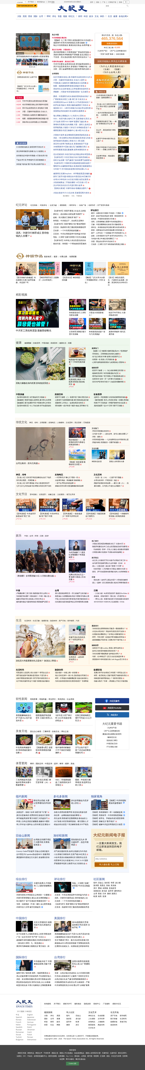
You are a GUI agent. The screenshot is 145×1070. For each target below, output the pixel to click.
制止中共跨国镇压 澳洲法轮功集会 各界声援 (71, 45)
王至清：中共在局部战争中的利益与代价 (69, 234)
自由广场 (82, 205)
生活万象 (36, 620)
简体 (52, 2)
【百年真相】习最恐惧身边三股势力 (95, 515)
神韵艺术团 (22, 1053)
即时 (49, 16)
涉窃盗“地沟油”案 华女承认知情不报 (30, 164)
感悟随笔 (63, 205)
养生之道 (65, 731)
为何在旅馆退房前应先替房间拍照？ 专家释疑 (71, 681)
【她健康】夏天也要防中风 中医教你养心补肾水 (33, 403)
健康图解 (27, 343)
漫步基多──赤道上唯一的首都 (66, 673)
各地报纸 (47, 1004)
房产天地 (62, 620)
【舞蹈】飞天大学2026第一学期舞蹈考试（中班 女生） (95, 280)
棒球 (61, 763)
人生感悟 (91, 1018)
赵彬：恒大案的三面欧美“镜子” (65, 217)
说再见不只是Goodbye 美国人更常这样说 (107, 648)
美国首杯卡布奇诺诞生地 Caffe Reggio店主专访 (109, 659)
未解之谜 (51, 494)
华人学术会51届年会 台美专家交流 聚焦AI (33, 824)
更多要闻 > (66, 196)
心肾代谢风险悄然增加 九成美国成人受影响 (108, 362)
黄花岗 (76, 1056)
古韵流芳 (42, 494)
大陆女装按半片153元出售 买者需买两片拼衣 (71, 193)
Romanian (20, 1032)
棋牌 (67, 763)
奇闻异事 (33, 699)
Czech (29, 1032)
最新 (55, 256)
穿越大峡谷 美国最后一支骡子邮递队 (105, 442)
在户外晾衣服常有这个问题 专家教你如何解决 (33, 681)
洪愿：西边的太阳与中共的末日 (102, 241)
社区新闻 (99, 879)
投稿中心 (96, 1004)
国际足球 (39, 763)
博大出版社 (70, 1059)
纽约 (95, 883)
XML (73, 196)
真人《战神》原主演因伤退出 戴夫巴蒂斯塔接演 (109, 583)
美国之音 (55, 1053)
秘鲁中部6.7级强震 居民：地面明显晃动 (32, 973)
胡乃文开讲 (70, 494)
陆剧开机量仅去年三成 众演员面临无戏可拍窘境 (109, 546)
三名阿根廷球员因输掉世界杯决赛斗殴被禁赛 (23, 782)
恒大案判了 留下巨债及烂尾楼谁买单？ (32, 901)
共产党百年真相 (103, 205)
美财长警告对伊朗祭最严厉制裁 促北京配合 (71, 55)
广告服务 (106, 1004)
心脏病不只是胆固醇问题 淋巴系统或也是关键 (71, 400)
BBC (24, 1056)
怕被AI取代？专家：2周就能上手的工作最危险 (111, 681)
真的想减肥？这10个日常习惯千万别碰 (108, 406)
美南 (108, 885)
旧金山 (100, 883)
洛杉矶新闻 (60, 835)
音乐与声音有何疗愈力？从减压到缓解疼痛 (108, 382)
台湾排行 (59, 957)
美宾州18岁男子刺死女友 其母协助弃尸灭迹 (70, 144)
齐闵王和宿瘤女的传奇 (100, 431)
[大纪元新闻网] (72, 8)
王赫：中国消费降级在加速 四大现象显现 (106, 224)
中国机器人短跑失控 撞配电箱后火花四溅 (69, 83)
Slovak (18, 1034)
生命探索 (101, 1015)
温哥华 (110, 891)
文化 (97, 16)
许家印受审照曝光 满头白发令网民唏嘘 (32, 898)
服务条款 (77, 1004)
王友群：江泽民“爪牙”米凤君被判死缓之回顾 (107, 244)
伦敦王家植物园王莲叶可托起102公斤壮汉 (83, 718)
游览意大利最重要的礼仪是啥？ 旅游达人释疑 (36, 661)
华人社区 (70, 1012)
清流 (108, 1056)
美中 (95, 888)
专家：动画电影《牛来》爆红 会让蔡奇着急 (33, 904)
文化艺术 (92, 1012)
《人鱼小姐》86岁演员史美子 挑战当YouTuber (110, 593)
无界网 (124, 1056)
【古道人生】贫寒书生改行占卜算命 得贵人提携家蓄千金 (106, 106)
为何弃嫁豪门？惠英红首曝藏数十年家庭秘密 (77, 554)
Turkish (19, 1037)
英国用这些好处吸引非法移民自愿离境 (68, 111)
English (30, 1014)
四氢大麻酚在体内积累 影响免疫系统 (32, 383)
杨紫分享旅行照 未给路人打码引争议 (29, 599)
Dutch (29, 1027)
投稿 (120, 2)
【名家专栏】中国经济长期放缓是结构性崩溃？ (72, 163)
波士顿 (118, 883)
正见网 (102, 1056)
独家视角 (96, 796)
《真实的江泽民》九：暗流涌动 (29, 943)
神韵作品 (30, 1053)
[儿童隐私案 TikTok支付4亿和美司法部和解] (33, 43)
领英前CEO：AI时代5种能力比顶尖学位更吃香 (72, 108)
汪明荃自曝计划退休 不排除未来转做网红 (107, 552)
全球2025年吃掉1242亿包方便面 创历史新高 (70, 179)
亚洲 (104, 896)
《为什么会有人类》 (112, 72)
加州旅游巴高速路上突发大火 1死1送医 (69, 141)
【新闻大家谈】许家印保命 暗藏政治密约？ (70, 188)
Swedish (19, 1027)
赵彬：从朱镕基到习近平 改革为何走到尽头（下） (109, 236)
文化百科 (69, 422)
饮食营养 (36, 343)
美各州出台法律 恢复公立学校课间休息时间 (70, 89)
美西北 (102, 885)
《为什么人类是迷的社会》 (112, 66)
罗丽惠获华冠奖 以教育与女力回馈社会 (69, 863)
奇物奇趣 (43, 699)
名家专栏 (91, 205)
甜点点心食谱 (35, 731)
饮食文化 (55, 731)
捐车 (91, 2)
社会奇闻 (70, 699)
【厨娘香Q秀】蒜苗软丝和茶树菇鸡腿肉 (44, 750)
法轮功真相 (120, 54)
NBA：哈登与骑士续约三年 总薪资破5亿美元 (71, 119)
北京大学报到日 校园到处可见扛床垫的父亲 (43, 925)
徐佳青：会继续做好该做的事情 (66, 815)
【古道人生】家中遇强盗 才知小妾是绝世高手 (33, 483)
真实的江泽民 (70, 61)
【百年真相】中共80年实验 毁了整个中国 (49, 515)
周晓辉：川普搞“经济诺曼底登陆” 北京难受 (70, 92)
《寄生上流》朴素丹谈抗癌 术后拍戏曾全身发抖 (111, 599)
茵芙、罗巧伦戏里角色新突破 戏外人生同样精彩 (109, 572)
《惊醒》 (117, 69)
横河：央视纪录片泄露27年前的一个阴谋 (106, 213)
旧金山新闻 (23, 835)
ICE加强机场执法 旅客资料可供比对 (29, 147)
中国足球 (48, 763)
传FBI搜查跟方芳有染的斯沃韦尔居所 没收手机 (81, 925)
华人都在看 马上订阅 (109, 864)
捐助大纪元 (116, 1004)
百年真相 (33, 494)
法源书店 (113, 1053)
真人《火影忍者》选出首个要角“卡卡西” (107, 566)
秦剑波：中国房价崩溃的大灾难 (102, 219)
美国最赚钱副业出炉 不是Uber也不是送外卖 (24, 718)
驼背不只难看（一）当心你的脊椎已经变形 (108, 370)
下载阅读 (79, 196)
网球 (32, 763)
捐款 (97, 2)
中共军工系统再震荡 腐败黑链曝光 (33, 330)
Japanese (30, 1017)
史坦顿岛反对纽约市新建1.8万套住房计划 (31, 156)
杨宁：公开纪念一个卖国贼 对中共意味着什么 (107, 233)
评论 (54, 16)
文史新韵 (60, 494)
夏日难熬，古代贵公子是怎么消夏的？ (108, 486)
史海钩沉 (51, 422)
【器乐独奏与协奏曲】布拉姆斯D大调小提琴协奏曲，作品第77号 (26, 280)
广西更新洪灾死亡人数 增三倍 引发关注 (69, 99)
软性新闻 (21, 699)
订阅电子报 (112, 2)
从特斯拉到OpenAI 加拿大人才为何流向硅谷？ (72, 102)
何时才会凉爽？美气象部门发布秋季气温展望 (71, 160)
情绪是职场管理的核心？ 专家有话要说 (108, 678)
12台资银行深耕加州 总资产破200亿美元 (70, 854)
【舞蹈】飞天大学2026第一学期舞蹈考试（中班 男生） (27, 88)
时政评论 (43, 205)
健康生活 (62, 343)
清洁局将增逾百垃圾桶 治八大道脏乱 (30, 151)
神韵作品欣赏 (97, 461)
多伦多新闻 (60, 796)
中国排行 (21, 918)
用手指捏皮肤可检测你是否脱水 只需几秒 (31, 675)
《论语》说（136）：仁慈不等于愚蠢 (107, 477)
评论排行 (95, 210)
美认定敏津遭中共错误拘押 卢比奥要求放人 (33, 976)
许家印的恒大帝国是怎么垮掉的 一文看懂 (33, 895)
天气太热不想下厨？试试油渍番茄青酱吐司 (83, 750)
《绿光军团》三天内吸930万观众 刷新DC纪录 (109, 569)
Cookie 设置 (72, 1063)
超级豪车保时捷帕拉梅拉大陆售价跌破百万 (33, 940)
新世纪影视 (52, 1056)
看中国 (89, 1056)
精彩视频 (21, 294)
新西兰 (114, 894)
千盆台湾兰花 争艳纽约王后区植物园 (30, 160)
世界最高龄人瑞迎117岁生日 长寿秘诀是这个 (71, 127)
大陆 (19, 16)
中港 (26, 536)
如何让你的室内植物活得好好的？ (104, 651)
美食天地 (21, 731)
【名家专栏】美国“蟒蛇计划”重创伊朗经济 (72, 904)
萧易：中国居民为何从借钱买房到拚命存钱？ (71, 96)
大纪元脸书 (114, 701)
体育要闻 (21, 763)
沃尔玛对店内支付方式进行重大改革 (67, 185)
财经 (80, 16)
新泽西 (96, 885)
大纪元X (114, 714)
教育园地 (91, 1025)
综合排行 (21, 879)
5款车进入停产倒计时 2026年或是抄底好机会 (63, 718)
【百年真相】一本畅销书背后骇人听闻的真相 (119, 515)
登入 (126, 2)
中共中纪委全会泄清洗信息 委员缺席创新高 (71, 64)
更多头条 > (33, 67)
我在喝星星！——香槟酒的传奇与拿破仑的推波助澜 (77, 442)
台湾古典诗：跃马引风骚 (27, 463)
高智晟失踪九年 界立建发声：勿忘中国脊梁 (79, 842)
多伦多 (104, 891)
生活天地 (114, 1012)
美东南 (113, 885)
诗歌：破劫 (96, 437)
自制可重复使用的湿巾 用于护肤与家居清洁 (32, 678)
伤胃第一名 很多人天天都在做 (103, 359)
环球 (36, 536)
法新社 (19, 1056)
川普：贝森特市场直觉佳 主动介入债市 (69, 80)
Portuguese (31, 1024)
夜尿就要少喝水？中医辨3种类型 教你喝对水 (77, 381)
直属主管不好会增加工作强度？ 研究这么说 (110, 673)
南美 (100, 896)
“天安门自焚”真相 (106, 54)
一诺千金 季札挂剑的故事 (64, 483)
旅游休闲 (53, 620)
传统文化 (102, 91)
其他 (72, 763)
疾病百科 (54, 343)
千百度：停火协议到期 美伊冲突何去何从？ (71, 57)
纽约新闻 (22, 143)
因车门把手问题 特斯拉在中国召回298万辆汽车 (72, 176)
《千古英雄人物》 (111, 747)
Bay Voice (69, 1056)
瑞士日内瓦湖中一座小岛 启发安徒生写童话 (71, 675)
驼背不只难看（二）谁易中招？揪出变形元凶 (71, 397)
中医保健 (45, 343)
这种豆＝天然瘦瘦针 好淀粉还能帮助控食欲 (110, 397)
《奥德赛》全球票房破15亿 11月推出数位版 (35, 576)
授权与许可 (67, 1004)
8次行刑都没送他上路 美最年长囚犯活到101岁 (71, 77)
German (30, 1022)
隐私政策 (87, 1004)
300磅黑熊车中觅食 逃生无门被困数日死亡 (70, 147)
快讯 (20, 97)
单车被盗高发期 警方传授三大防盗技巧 (32, 818)
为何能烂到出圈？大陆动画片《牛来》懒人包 (32, 596)
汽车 (77, 620)
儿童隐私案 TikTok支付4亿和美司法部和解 (33, 56)
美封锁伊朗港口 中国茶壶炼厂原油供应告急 (71, 52)
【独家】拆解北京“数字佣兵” (103, 821)
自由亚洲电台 (79, 1053)
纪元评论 (21, 205)
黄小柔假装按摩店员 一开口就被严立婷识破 (71, 593)
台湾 (41, 16)
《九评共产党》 (102, 51)
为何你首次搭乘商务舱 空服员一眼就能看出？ (109, 628)
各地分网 (123, 16)
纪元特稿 (33, 205)
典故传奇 (101, 1025)
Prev (19, 44)
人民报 (83, 1056)
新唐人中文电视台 (66, 1053)
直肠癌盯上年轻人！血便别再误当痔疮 (69, 403)
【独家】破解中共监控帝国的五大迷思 (107, 824)
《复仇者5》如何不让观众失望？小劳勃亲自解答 (110, 580)
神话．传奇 (33, 422)
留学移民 (70, 620)
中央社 (29, 1056)
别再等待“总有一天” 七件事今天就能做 (106, 379)
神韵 (102, 16)
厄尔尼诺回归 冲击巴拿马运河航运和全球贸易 (71, 154)
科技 (86, 16)
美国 (25, 16)
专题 (60, 16)
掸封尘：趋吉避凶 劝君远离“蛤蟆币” (67, 214)
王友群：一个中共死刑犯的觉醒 (66, 230)
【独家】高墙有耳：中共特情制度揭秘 (107, 815)
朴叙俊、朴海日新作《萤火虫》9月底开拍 (109, 596)
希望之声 (38, 1053)
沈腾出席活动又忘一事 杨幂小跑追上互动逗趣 (77, 577)
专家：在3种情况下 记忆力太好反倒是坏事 (107, 656)
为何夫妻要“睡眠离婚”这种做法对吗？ (106, 654)
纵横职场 (45, 620)
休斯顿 (105, 888)
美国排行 (59, 918)
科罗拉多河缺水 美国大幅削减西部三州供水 (70, 105)
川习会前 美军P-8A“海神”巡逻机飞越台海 (69, 122)
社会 (52, 1025)
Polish (29, 1034)
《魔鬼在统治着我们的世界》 (112, 734)
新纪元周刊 (122, 1053)
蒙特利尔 (118, 891)
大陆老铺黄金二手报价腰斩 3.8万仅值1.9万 (70, 182)
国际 (35, 16)
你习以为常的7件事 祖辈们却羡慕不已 (106, 357)
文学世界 (101, 1018)
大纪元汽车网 (116, 1056)
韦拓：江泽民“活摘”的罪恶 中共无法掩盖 (69, 237)
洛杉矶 (107, 883)
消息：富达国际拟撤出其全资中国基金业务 (33, 979)
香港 (30, 16)
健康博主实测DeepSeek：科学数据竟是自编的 (71, 174)
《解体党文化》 (112, 737)
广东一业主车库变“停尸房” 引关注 (30, 937)
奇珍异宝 (52, 699)
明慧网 (96, 1056)
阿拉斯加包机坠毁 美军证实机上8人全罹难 (33, 982)
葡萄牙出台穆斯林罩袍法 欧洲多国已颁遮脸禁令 (72, 166)
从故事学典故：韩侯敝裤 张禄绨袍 (67, 480)
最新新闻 (48, 1012)
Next (47, 44)
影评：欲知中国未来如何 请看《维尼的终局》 (107, 216)
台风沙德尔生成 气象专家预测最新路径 (70, 979)
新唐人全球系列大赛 (116, 461)
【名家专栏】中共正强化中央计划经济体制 (70, 157)
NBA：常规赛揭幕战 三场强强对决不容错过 (63, 782)
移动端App (41, 2)
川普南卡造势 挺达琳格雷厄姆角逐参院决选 (70, 135)
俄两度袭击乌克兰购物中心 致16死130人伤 (70, 130)
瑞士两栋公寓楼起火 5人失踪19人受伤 (68, 116)
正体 (49, 2)
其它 (77, 1025)
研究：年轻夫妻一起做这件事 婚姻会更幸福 (108, 637)
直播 (69, 343)
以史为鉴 (53, 205)
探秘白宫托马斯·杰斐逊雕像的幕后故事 (69, 486)
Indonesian (31, 1019)
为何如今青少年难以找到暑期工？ (103, 239)
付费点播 (63, 256)
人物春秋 (60, 422)
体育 (46, 1025)
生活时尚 (27, 620)
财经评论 (72, 205)
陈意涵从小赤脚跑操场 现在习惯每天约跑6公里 (72, 596)
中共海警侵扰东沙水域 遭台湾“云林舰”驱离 (72, 985)
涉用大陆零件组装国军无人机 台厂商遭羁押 (81, 964)
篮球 (56, 763)
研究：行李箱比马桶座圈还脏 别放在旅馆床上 (71, 678)
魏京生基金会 (81, 1059)
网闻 (58, 1025)
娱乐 (91, 16)
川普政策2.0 (67, 50)
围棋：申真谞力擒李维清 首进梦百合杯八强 (83, 782)
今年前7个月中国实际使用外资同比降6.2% (70, 169)
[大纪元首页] (24, 1007)
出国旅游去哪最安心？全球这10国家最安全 (108, 634)
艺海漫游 (86, 422)
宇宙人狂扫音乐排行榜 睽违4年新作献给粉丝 (71, 599)
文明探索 (43, 422)
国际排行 (21, 957)
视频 (65, 16)
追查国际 (61, 1056)
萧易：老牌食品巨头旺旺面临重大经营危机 (106, 230)
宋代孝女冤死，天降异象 (25, 480)
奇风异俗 (61, 699)
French (18, 1022)
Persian (30, 1037)
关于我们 (31, 2)
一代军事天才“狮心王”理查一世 (66, 477)
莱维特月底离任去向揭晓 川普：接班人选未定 (71, 124)
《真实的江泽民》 (111, 740)
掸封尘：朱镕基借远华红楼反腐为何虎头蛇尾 (107, 227)
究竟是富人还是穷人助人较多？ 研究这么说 (32, 673)
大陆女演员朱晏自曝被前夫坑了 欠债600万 (107, 544)
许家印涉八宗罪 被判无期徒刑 (28, 907)
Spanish (19, 1017)
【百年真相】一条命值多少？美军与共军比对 (72, 515)
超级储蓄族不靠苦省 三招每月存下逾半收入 (108, 640)
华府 (112, 883)
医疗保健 (113, 1018)
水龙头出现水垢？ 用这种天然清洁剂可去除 (108, 631)
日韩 (41, 536)
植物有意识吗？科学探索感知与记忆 (105, 373)
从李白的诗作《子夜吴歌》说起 (105, 480)
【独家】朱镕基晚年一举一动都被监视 (107, 812)
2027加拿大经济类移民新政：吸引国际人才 (71, 821)
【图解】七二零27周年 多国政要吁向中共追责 (72, 40)
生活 (110, 16)
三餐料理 (46, 731)
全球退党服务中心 (40, 1056)
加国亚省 (97, 891)
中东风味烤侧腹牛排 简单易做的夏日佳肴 (24, 750)
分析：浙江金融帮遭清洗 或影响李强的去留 (71, 69)
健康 (115, 16)
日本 (104, 894)
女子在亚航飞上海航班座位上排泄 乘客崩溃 (33, 934)
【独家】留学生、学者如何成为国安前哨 (108, 818)
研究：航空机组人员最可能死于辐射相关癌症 (110, 675)
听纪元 (72, 16)
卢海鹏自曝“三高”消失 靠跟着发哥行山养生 (32, 593)
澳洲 (109, 894)
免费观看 (73, 256)
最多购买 (47, 256)
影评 (47, 536)
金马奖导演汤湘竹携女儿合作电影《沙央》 (108, 563)
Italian (18, 1024)
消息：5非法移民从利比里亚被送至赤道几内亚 (72, 138)
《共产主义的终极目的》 (118, 51)
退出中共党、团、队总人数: (112, 35)
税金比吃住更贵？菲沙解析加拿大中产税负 (71, 824)
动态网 (61, 1059)
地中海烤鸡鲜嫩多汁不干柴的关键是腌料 (63, 750)
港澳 (58, 1018)
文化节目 (21, 494)
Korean (18, 1019)
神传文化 (91, 1015)
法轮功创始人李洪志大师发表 (112, 61)
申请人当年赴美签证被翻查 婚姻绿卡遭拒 (33, 821)
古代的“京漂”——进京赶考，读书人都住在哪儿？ (110, 434)
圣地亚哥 (112, 888)
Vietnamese (31, 1039)
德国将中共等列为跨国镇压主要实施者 (69, 43)
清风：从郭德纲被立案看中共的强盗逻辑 (106, 222)
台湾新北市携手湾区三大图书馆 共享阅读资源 (42, 842)
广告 (103, 2)
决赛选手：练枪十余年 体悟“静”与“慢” (31, 812)
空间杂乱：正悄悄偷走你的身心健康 (105, 354)
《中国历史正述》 (111, 743)
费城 (100, 888)
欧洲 (95, 896)
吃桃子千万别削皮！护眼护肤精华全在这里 (109, 403)
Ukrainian (31, 1029)
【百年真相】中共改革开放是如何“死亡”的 (26, 515)
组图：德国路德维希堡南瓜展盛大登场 (68, 86)
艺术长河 (91, 1028)
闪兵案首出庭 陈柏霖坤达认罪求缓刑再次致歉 (71, 602)
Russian (19, 1029)
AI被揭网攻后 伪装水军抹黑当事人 (68, 937)
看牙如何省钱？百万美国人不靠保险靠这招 (108, 376)
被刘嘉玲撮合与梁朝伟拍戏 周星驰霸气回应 (32, 602)
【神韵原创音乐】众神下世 (27, 77)
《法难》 (106, 69)
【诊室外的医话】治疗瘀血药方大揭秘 (30, 397)
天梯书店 (105, 1053)
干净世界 (47, 1053)
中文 (17, 1014)
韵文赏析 (78, 422)
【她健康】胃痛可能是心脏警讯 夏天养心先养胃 (33, 400)
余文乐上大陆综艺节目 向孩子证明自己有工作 (109, 560)
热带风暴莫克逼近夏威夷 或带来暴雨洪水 (69, 150)
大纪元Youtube (114, 707)
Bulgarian (19, 1039)
